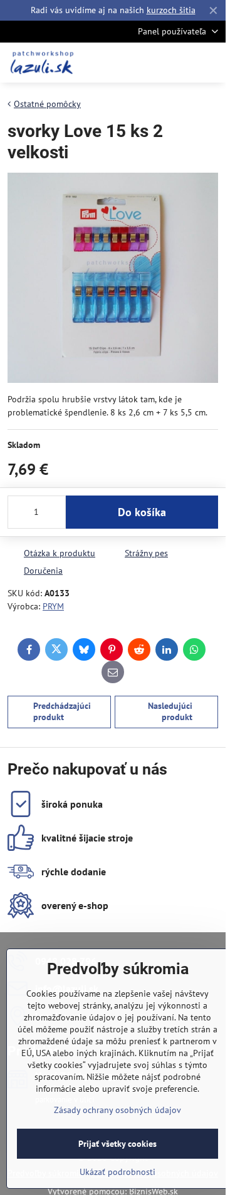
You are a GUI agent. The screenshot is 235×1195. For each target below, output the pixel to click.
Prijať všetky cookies (117, 1143)
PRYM (53, 606)
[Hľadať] (150, 62)
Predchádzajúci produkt (62, 711)
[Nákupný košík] (180, 62)
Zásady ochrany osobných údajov (117, 1110)
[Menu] (211, 62)
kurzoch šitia (171, 10)
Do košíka (142, 512)
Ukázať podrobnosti (117, 1171)
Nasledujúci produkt (170, 711)
